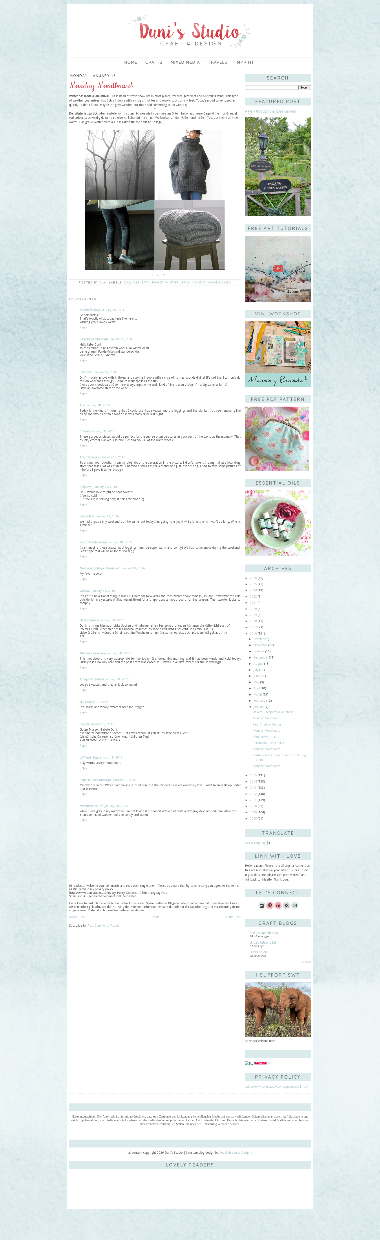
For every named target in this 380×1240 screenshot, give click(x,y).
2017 (253, 627)
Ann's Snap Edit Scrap (264, 933)
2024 (253, 590)
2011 (253, 800)
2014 (253, 781)
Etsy (146, 282)
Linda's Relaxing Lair (263, 942)
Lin (82, 701)
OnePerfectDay (90, 309)
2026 (253, 578)
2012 (253, 794)
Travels (217, 62)
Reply (83, 327)
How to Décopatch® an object (273, 712)
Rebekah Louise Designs (235, 1152)
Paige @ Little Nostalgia (95, 780)
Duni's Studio (259, 952)
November (260, 645)
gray (185, 282)
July (256, 670)
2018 (253, 621)
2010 (253, 806)
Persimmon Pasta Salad (268, 743)
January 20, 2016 (116, 806)
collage (132, 282)
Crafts (154, 62)
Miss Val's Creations (93, 653)
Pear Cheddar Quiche (267, 724)
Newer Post (77, 917)
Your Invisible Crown (93, 542)
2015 (253, 775)
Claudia (85, 724)
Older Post (233, 917)
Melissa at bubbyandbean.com (100, 568)
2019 (253, 615)
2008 (253, 818)
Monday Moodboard (211, 282)
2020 (253, 609)
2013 (253, 787)
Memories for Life (91, 806)
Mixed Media (185, 62)
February (259, 700)
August (258, 663)
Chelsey (85, 431)
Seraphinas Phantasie (94, 339)
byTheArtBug (89, 757)
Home (130, 62)
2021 (253, 602)
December (260, 639)
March (258, 694)
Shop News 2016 (264, 736)
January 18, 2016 (113, 309)
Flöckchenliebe (89, 620)
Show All (306, 962)
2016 (253, 633)
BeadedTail (87, 516)
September (261, 657)
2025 (253, 584)
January (259, 707)
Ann (82, 405)
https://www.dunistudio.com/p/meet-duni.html (276, 1086)
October (259, 651)
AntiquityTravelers (92, 679)
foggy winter (165, 282)
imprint (245, 62)
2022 (253, 596)
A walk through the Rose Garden (270, 111)
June (256, 676)
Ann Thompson (90, 457)
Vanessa (85, 590)
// (268, 1064)
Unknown (86, 372)
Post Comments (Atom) (103, 925)
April (257, 688)
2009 (253, 812)
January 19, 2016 (117, 679)
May (256, 682)
